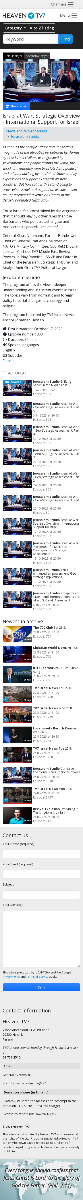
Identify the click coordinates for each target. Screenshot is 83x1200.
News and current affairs (26, 131)
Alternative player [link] (37, 56)
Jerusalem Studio (25, 136)
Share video (18, 106)
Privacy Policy (11, 977)
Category (14, 28)
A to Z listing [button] (42, 28)
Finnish (9, 360)
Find (65, 39)
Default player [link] (13, 56)
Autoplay (17, 373)
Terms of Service (37, 977)
